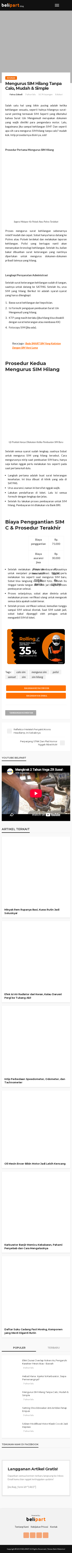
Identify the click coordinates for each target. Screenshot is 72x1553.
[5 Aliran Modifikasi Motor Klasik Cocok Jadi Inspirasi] (11, 1428)
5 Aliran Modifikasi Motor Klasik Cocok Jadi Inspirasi (45, 1425)
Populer (19, 1347)
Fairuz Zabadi (16, 94)
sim (24, 677)
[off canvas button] (57, 5)
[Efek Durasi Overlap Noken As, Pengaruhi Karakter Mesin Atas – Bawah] (11, 1365)
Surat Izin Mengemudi (27, 118)
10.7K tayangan (45, 94)
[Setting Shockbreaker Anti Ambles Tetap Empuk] (11, 1412)
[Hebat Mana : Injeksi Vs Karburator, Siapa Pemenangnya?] (11, 1381)
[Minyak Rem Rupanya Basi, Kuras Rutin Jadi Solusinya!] (36, 888)
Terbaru (54, 1347)
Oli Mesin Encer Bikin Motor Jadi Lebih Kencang (35, 1163)
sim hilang (37, 677)
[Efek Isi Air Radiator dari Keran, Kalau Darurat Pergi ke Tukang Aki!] (36, 973)
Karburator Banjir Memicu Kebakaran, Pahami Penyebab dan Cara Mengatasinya (33, 1246)
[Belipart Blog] (36, 1518)
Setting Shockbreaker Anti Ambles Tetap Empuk (44, 1409)
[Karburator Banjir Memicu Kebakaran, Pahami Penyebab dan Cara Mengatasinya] (36, 1223)
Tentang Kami (22, 1526)
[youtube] (39, 1535)
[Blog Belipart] (13, 5)
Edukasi (11, 78)
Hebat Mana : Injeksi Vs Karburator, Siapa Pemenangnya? (44, 1378)
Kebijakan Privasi (39, 1526)
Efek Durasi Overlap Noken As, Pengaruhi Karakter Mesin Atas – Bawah (44, 1362)
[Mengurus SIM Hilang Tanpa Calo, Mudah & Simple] (11, 1396)
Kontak (53, 1526)
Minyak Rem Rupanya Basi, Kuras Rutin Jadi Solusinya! (31, 911)
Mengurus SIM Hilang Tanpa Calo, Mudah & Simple (45, 1394)
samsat (12, 677)
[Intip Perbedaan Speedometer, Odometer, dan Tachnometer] (36, 1057)
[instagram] (32, 1535)
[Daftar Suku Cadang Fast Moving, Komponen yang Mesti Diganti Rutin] (36, 1308)
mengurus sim (39, 672)
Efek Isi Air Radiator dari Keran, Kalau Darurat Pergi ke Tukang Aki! (33, 996)
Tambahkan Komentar (21, 713)
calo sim (21, 672)
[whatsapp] (45, 1535)
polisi (56, 672)
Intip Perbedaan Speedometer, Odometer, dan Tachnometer (34, 1080)
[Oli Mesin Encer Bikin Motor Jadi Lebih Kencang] (36, 1142)
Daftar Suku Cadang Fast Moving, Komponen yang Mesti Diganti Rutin (33, 1331)
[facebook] (26, 1535)
